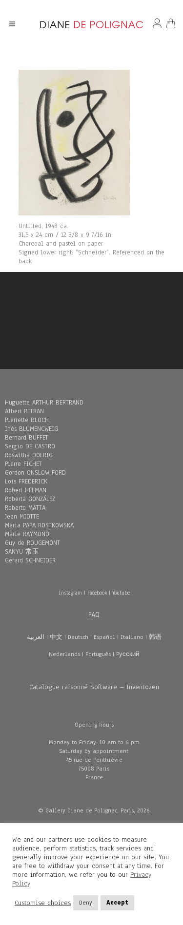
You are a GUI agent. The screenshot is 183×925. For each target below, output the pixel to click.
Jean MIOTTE (22, 516)
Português (98, 654)
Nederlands (64, 654)
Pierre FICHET (23, 464)
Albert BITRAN (24, 411)
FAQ (94, 614)
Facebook (97, 593)
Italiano (132, 637)
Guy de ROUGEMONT (32, 543)
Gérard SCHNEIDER (30, 560)
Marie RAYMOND (27, 534)
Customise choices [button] (43, 903)
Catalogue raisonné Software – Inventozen (94, 687)
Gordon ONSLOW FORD (35, 472)
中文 (56, 637)
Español (104, 637)
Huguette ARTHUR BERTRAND (44, 402)
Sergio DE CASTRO (30, 446)
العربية (35, 637)
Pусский (127, 654)
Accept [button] (117, 902)
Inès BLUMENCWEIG (31, 428)
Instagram (70, 593)
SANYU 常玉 (22, 551)
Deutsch (78, 637)
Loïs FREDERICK (26, 481)
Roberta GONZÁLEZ (30, 499)
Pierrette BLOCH (27, 420)
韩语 (155, 637)
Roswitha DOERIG (29, 455)
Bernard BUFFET (26, 437)
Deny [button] (85, 902)
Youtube (121, 593)
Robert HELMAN (25, 490)
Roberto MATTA (25, 507)
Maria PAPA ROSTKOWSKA (39, 525)
